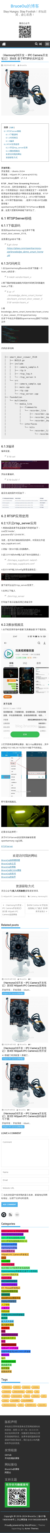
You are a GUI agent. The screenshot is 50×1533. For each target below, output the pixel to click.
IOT (44, 1396)
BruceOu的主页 (8, 863)
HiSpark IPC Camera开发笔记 (14, 896)
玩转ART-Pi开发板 (9, 1348)
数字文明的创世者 (9, 1334)
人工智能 (5, 1304)
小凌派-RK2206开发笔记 (12, 1314)
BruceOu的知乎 (8, 876)
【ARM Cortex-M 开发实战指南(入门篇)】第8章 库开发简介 (37, 908)
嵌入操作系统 (7, 1324)
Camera (33, 896)
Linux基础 (5, 1261)
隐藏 (12, 127)
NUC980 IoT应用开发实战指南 (15, 1267)
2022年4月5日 (9, 1110)
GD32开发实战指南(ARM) (13, 1237)
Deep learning (18, 1391)
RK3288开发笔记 (9, 1281)
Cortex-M (7, 1391)
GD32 (30, 1391)
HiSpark (35, 1396)
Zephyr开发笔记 (8, 1301)
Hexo (27, 1396)
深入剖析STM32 (8, 1344)
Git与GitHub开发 (9, 1244)
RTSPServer (7, 846)
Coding (35, 1387)
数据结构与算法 (8, 1338)
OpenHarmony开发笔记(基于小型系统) (19, 1271)
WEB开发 (5, 1294)
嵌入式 (4, 1318)
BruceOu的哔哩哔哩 (10, 860)
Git (37, 1391)
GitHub (6, 1396)
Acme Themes (31, 1528)
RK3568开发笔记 (9, 1284)
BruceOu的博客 (25, 6)
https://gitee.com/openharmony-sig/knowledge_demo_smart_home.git (25, 252)
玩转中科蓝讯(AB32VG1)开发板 (16, 1351)
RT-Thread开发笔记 (10, 1287)
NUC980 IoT (31, 1405)
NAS (20, 1405)
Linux (3, 1257)
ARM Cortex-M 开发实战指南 (14, 1231)
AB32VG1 (7, 1387)
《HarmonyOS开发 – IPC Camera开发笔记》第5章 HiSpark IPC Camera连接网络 (12, 910)
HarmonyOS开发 (9, 1247)
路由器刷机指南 (8, 1361)
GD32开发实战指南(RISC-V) (14, 1241)
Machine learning (9, 1405)
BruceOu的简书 (8, 873)
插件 (3, 1331)
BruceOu (23, 65)
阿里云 (8, 1472)
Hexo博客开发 (8, 1251)
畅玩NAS (5, 1354)
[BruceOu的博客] (4, 43)
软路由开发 (6, 1371)
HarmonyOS (42, 896)
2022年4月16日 (10, 979)
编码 (3, 1358)
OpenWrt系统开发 (9, 1274)
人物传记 (5, 1308)
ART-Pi (17, 1387)
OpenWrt (42, 1405)
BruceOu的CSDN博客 (11, 870)
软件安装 (5, 1368)
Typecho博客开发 (9, 1291)
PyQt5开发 (6, 1277)
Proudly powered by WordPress (20, 1525)
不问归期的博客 (12, 1458)
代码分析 (5, 1311)
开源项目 (5, 1328)
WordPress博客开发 (11, 1297)
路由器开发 (6, 1364)
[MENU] (47, 44)
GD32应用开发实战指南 (12, 1234)
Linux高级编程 (7, 1264)
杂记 (3, 1341)
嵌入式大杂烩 (7, 1321)
